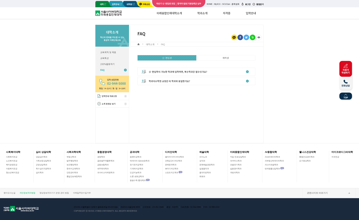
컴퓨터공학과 (135, 157)
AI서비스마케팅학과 (105, 173)
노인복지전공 (11, 161)
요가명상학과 (305, 161)
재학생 (226, 58)
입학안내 (115, 4)
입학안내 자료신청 (109, 96)
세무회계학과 (103, 169)
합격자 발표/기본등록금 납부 (189, 3)
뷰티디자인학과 (171, 169)
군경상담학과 (41, 165)
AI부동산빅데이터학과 (274, 161)
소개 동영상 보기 (109, 103)
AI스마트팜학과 (271, 165)
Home (138, 44)
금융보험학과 (103, 165)
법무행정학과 (72, 161)
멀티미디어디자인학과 (174, 157)
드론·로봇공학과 (137, 176)
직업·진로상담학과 (238, 157)
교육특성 (104, 58)
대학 (102, 4)
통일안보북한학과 (74, 176)
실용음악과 (204, 169)
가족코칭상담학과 (43, 161)
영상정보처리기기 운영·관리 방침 (54, 193)
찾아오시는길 (9, 193)
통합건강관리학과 (306, 157)
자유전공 (335, 157)
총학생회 (235, 4)
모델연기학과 (235, 165)
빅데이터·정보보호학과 (139, 161)
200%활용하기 (107, 64)
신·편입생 (167, 58)
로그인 (248, 4)
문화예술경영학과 (207, 165)
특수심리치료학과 (43, 169)
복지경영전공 (11, 165)
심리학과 (39, 173)
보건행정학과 (72, 165)
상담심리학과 (41, 157)
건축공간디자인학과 (173, 161)
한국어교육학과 (73, 169)
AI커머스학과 (235, 161)
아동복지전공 (11, 169)
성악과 (202, 161)
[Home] (108, 13)
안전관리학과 (72, 173)
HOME (209, 4)
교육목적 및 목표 (108, 52)
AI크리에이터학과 (272, 157)
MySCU (217, 4)
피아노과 (203, 157)
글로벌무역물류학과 (105, 161)
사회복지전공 (11, 157)
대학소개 (150, 44)
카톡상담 (146, 4)
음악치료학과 (205, 173)
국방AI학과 (235, 173)
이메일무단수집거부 (82, 193)
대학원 (129, 4)
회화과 (202, 176)
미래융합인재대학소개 (169, 13)
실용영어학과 (235, 169)
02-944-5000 (116, 83)
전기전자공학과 (136, 165)
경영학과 (101, 157)
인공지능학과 (135, 173)
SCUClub (226, 4)
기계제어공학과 (136, 169)
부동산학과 (71, 157)
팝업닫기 (260, 4)
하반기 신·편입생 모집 (165, 3)
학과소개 (202, 13)
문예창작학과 (170, 165)
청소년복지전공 (12, 173)
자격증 (226, 13)
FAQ (102, 70)
